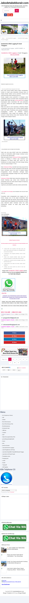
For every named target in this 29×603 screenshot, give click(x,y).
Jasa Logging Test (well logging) (7, 191)
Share (14, 333)
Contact (4, 432)
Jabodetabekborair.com (14, 2)
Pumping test (5, 458)
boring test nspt (5, 428)
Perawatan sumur (6, 456)
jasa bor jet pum (6, 445)
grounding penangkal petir (8, 439)
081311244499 (14, 55)
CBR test (4, 430)
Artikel (3, 419)
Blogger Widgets (22, 593)
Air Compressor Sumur (7, 415)
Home (3, 441)
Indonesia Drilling (16, 157)
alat (3, 417)
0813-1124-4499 (5, 312)
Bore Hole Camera (6, 421)
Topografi (4, 464)
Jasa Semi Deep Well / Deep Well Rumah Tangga (13, 451)
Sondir (3, 462)
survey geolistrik (19, 100)
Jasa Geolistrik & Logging (8, 48)
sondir (3, 460)
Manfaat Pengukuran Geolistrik (14, 240)
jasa (3, 443)
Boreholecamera (6, 426)
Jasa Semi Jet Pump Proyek (8, 454)
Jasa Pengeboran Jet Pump (8, 449)
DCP (3, 434)
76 (14, 362)
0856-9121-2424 (16, 312)
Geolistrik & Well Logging (9, 53)
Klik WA (4, 293)
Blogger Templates (7, 593)
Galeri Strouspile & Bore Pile (8, 436)
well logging (5, 467)
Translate (12, 492)
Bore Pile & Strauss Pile (7, 423)
